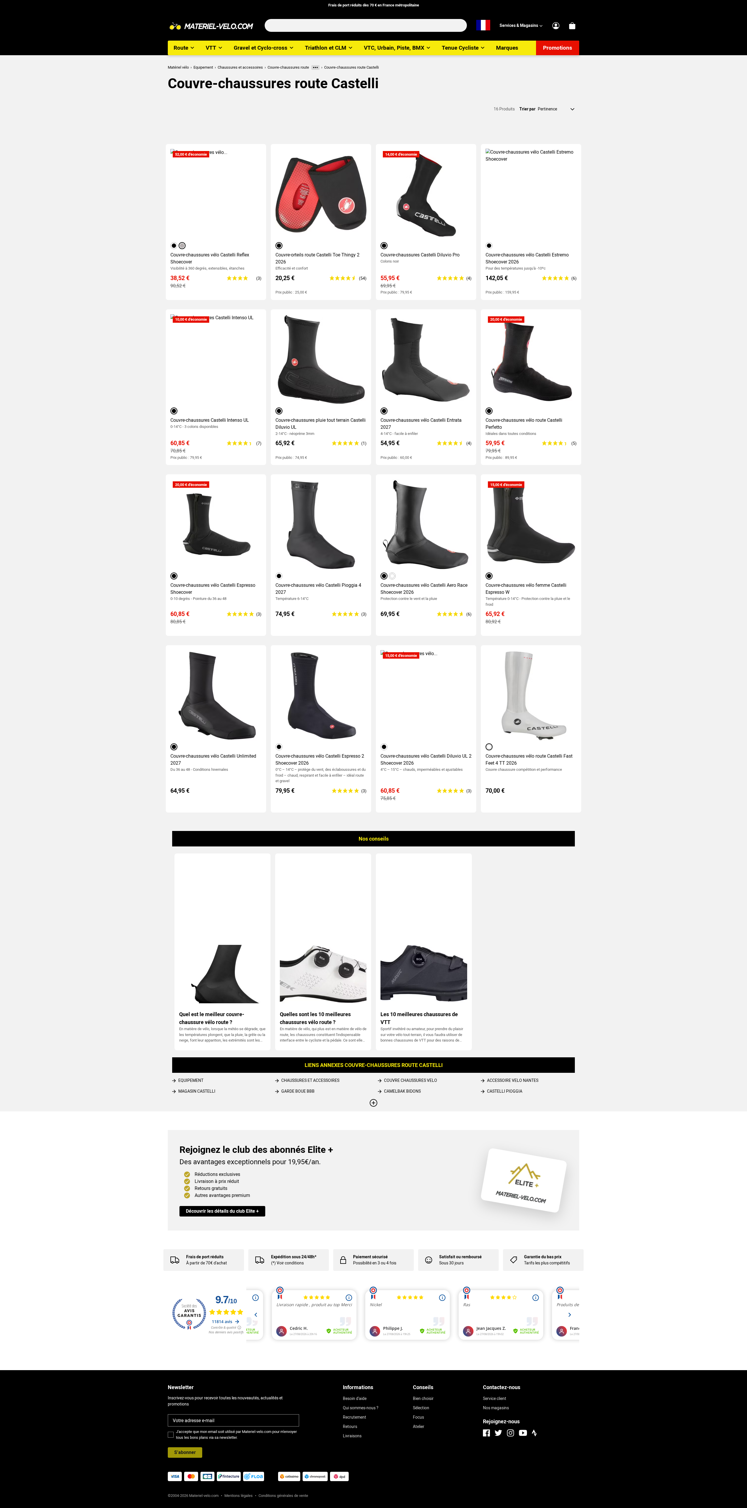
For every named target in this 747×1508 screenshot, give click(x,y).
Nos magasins (496, 1407)
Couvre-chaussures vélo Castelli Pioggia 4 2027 (318, 588)
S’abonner (185, 1452)
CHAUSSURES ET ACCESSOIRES (310, 1080)
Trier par (527, 109)
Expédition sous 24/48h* (293, 1256)
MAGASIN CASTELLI (196, 1091)
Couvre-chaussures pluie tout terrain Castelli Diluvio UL (320, 423)
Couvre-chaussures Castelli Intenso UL (209, 420)
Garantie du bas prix (542, 1256)
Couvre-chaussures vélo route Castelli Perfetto (524, 423)
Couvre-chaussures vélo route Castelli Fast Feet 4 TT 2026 (529, 759)
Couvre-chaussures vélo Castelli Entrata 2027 (421, 423)
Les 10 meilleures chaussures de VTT (419, 1018)
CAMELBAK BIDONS (402, 1091)
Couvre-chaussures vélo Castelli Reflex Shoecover (209, 258)
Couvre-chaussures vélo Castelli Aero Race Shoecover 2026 (424, 588)
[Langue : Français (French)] (483, 25)
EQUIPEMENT (190, 1080)
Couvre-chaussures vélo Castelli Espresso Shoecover (212, 588)
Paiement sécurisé (370, 1256)
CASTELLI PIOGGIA (504, 1091)
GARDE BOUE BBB (298, 1091)
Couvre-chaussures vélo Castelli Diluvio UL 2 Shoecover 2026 (426, 759)
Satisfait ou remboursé (460, 1256)
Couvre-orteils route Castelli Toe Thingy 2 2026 (317, 258)
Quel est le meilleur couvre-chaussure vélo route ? (211, 1018)
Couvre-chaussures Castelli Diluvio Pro (420, 255)
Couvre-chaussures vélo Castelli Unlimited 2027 (213, 759)
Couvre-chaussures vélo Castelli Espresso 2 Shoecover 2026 (319, 759)
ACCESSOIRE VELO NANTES (512, 1080)
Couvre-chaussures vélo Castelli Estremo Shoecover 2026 (527, 258)
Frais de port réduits (205, 1256)
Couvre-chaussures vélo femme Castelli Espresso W (526, 588)
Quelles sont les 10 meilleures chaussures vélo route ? (315, 1018)
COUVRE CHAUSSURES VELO (410, 1080)
